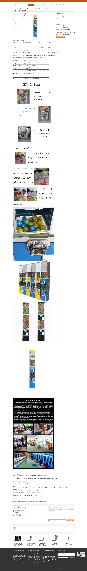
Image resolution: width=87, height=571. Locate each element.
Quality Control (51, 4)
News (64, 4)
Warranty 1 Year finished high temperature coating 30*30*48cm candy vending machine (33, 554)
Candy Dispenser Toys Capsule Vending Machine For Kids (55, 544)
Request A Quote (68, 1)
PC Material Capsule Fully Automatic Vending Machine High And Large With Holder (50, 564)
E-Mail (39, 568)
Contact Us (58, 4)
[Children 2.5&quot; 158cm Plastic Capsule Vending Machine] (15, 16)
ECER (46, 570)
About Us (37, 4)
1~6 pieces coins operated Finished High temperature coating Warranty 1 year (34, 559)
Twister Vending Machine (18, 550)
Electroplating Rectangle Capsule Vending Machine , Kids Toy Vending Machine (49, 557)
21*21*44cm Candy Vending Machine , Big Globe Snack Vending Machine (34, 563)
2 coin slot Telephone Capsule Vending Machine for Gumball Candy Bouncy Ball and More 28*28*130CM (18, 545)
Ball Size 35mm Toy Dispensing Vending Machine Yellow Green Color (31, 544)
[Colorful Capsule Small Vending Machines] (14, 528)
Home (26, 4)
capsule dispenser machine (42, 501)
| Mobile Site (47, 568)
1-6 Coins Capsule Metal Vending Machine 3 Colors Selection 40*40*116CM (68, 544)
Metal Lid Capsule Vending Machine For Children (43, 543)
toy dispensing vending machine (20, 501)
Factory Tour (43, 4)
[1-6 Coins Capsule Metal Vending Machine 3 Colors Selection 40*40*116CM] (68, 538)
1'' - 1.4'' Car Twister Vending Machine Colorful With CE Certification (19, 554)
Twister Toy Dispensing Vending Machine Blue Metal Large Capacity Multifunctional (19, 563)
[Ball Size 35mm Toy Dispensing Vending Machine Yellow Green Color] (30, 538)
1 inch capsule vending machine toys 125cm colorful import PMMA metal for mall (49, 554)
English (76, 1)
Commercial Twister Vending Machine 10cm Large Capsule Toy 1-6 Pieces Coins (19, 556)
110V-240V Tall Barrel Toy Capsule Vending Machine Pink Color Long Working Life (19, 559)
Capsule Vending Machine (25, 8)
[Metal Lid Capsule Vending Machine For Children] (43, 538)
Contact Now (61, 36)
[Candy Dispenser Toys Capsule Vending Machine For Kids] (56, 538)
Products (31, 4)
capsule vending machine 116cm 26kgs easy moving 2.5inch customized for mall (50, 560)
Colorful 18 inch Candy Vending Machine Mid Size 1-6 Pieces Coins (34, 557)
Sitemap (42, 568)
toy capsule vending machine (32, 501)
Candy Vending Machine (33, 550)
